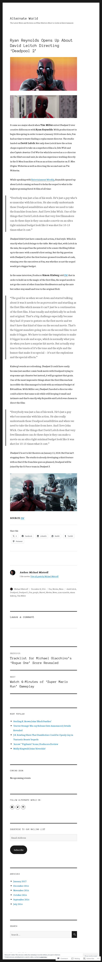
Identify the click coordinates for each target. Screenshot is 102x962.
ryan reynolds (63, 592)
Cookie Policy (43, 957)
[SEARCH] (74, 934)
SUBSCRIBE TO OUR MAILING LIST (27, 829)
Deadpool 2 (23, 592)
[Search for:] (41, 934)
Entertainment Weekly (42, 179)
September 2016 (21, 899)
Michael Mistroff (21, 589)
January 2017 (19, 881)
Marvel (42, 592)
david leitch (71, 589)
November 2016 (21, 890)
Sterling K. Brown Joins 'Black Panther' (32, 721)
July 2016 (18, 904)
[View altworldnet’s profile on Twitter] (18, 807)
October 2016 (20, 894)
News (61, 589)
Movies (55, 589)
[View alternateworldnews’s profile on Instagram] (23, 807)
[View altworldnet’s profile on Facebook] (12, 807)
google (35, 592)
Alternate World (24, 18)
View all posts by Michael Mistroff (44, 576)
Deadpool (14, 592)
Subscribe (19, 849)
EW (66, 275)
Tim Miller (21, 595)
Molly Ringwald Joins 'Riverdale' (29, 748)
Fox (50, 589)
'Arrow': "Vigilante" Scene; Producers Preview (35, 744)
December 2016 (21, 885)
